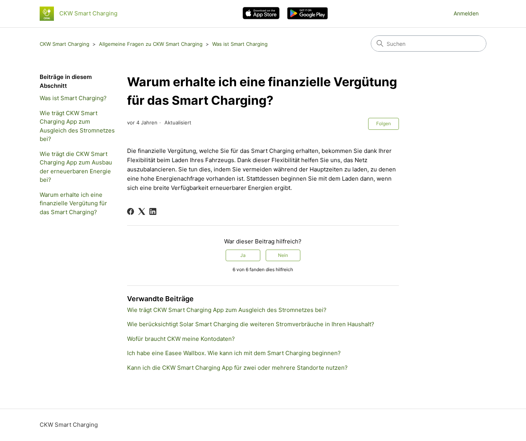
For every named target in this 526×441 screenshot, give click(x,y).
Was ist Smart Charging (240, 44)
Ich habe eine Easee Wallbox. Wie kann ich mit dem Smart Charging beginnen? (234, 353)
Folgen (383, 123)
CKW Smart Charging (64, 44)
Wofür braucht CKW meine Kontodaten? (181, 338)
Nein (283, 255)
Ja (243, 255)
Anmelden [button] (466, 13)
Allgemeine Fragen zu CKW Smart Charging (151, 44)
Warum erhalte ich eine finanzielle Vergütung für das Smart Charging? (73, 203)
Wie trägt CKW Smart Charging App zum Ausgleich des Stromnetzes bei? (77, 126)
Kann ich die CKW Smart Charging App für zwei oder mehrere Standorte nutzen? (237, 367)
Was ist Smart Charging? (73, 98)
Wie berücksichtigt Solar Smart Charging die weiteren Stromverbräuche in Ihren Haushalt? (250, 324)
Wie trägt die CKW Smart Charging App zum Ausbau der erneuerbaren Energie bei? (76, 167)
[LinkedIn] (152, 211)
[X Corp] (141, 211)
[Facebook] (130, 211)
